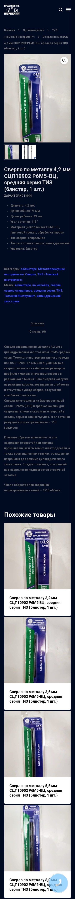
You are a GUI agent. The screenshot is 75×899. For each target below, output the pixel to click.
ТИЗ (59, 290)
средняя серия (44, 290)
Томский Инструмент (19, 296)
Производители (33, 30)
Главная (9, 30)
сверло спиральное (18, 290)
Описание (37, 323)
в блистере (29, 269)
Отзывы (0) (37, 331)
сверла (55, 285)
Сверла (30, 274)
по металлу (40, 285)
